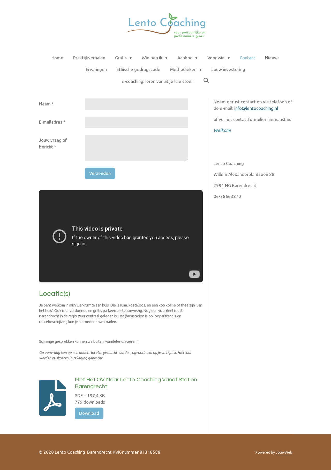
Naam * (46, 103)
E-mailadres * (52, 121)
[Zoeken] (206, 80)
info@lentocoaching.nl (256, 108)
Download (89, 413)
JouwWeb (284, 452)
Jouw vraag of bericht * (53, 143)
